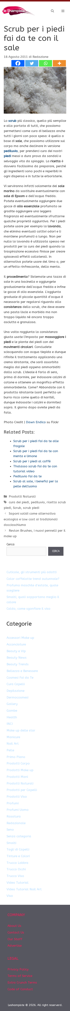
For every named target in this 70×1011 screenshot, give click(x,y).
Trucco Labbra (17, 863)
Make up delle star (21, 730)
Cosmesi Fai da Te (20, 677)
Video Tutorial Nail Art (24, 889)
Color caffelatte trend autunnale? (33, 579)
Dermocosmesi (17, 697)
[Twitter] (31, 63)
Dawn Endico (36, 422)
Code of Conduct (20, 989)
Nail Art (13, 743)
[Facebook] (17, 63)
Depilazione (15, 691)
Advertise (14, 945)
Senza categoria (19, 836)
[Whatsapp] (45, 63)
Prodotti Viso (17, 796)
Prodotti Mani (17, 777)
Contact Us (15, 932)
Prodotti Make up (20, 770)
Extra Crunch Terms (22, 982)
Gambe (12, 710)
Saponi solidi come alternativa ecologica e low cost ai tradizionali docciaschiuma (30, 519)
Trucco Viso (15, 876)
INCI (10, 724)
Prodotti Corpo (18, 763)
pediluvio (38, 502)
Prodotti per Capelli (22, 790)
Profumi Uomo (18, 810)
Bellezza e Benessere (22, 671)
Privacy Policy (18, 969)
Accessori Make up (20, 638)
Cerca (11, 544)
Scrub (17, 508)
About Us (14, 926)
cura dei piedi (19, 502)
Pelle (10, 750)
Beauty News (17, 657)
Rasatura (14, 816)
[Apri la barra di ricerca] (52, 11)
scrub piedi (31, 508)
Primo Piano (16, 757)
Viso (10, 896)
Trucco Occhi (16, 869)
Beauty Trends (18, 664)
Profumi (13, 803)
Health (12, 717)
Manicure (13, 737)
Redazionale (16, 823)
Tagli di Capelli (18, 849)
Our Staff (14, 939)
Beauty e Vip (16, 651)
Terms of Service (19, 976)
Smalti (11, 843)
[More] (59, 63)
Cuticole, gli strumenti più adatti (32, 572)
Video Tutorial (18, 882)
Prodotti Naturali (22, 496)
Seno (10, 829)
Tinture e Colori (18, 856)
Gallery (12, 704)
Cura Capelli (16, 684)
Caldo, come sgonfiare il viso (28, 608)
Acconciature (16, 644)
